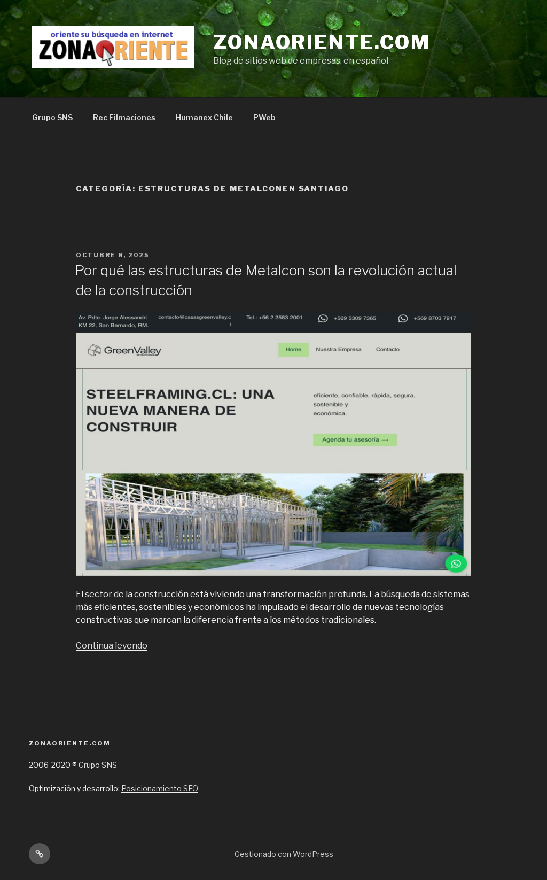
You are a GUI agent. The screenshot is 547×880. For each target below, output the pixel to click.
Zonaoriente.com (322, 42)
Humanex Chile (204, 117)
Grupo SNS (52, 117)
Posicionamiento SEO (159, 788)
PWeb (264, 117)
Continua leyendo (111, 645)
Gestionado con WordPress (284, 854)
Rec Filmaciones (124, 117)
